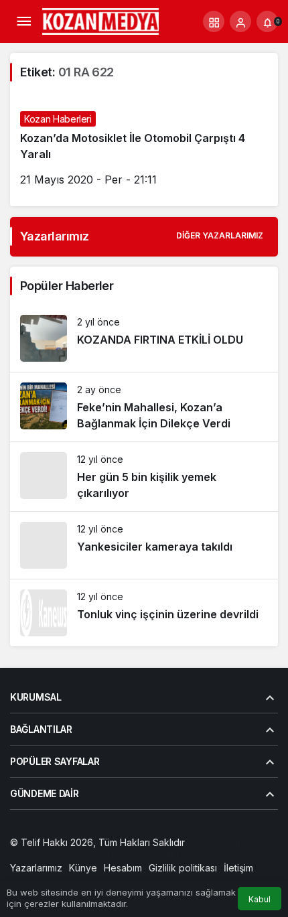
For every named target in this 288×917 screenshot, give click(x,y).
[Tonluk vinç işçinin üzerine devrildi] (144, 612)
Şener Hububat (221, 842)
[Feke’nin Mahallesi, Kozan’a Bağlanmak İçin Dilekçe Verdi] (144, 406)
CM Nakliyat (102, 855)
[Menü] (23, 21)
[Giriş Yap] (240, 21)
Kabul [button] (259, 899)
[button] (213, 21)
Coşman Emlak (42, 855)
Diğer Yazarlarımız (219, 235)
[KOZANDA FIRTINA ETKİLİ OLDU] (144, 338)
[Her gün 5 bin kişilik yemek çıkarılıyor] (144, 476)
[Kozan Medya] (100, 20)
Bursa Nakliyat (162, 855)
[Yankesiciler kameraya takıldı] (144, 545)
